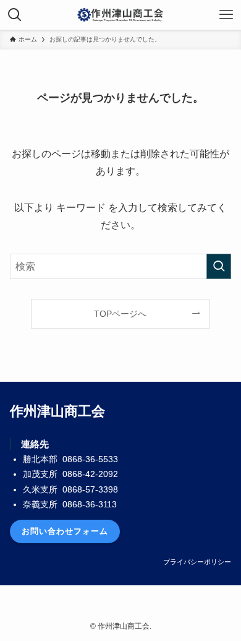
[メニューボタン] (226, 15)
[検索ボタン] (15, 15)
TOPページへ (120, 314)
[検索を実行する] (218, 266)
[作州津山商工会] (120, 15)
